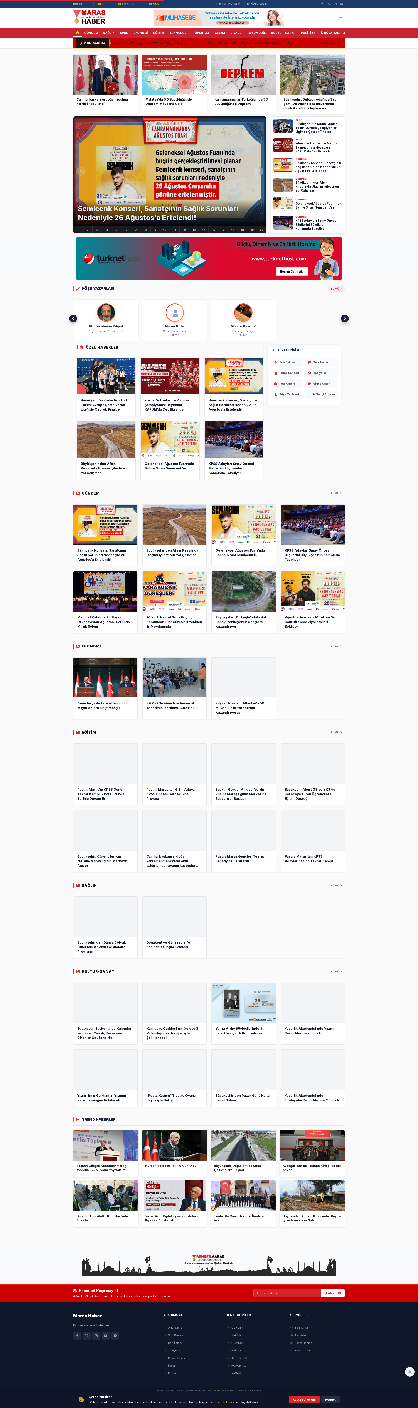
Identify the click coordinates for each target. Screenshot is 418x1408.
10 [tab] (165, 229)
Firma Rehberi (289, 373)
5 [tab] (116, 229)
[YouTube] (106, 1336)
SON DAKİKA (94, 43)
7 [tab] (136, 229)
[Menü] (341, 18)
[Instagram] (96, 1336)
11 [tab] (174, 229)
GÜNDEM (91, 32)
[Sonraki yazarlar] (345, 318)
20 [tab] (262, 229)
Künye (172, 1373)
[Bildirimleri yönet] (410, 1372)
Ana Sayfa (175, 1327)
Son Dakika (287, 362)
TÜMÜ (334, 493)
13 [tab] (194, 229)
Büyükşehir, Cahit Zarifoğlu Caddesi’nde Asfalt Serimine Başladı (208, 43)
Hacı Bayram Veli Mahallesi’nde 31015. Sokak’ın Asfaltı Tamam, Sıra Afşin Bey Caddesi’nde (338, 43)
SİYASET (237, 32)
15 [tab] (213, 229)
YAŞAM (219, 32)
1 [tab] (78, 229)
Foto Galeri (287, 383)
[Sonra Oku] (133, 1134)
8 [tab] (146, 229)
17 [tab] (232, 229)
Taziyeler (319, 373)
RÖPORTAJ (201, 32)
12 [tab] (184, 229)
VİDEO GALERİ (259, 3)
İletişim (172, 1365)
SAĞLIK (109, 32)
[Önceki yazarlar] (73, 318)
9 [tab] (155, 229)
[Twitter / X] (87, 1336)
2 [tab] (87, 229)
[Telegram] (115, 1336)
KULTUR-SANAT (283, 32)
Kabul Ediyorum (304, 1399)
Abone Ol (334, 1293)
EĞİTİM (158, 32)
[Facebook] (77, 1336)
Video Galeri (322, 383)
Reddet (330, 1399)
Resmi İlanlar (176, 1358)
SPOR (124, 32)
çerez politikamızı (223, 1402)
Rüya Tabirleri (336, 32)
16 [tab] (222, 229)
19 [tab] (252, 229)
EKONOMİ (140, 32)
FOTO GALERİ (231, 3)
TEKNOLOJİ (179, 32)
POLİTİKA (308, 32)
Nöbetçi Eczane (324, 394)
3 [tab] (97, 229)
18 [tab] (242, 229)
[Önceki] (80, 171)
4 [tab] (107, 229)
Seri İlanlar (321, 362)
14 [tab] (203, 229)
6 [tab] (126, 229)
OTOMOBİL (257, 32)
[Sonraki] (259, 171)
